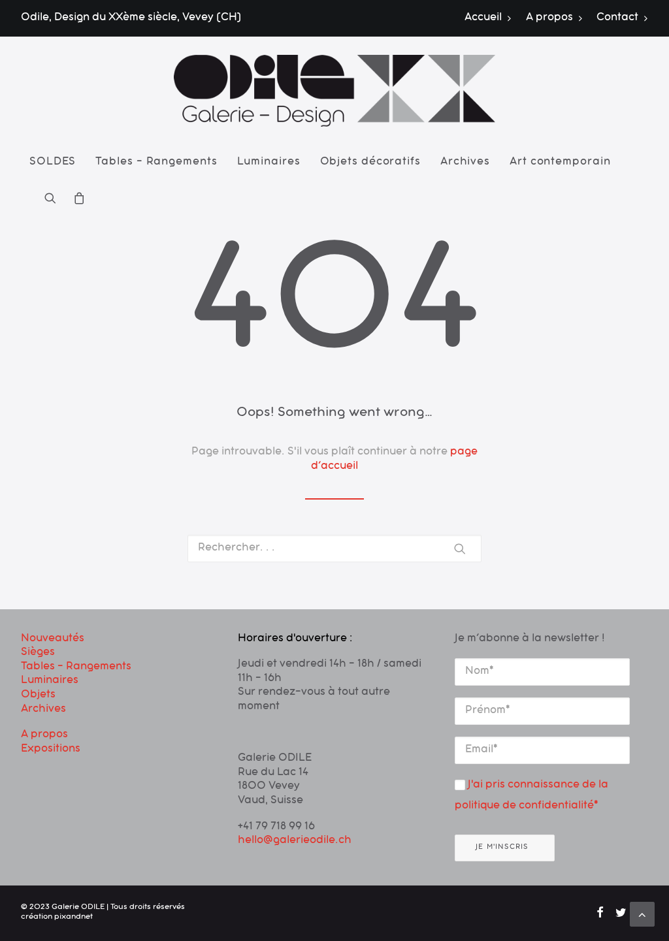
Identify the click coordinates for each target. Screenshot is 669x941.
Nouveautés (52, 639)
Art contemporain (560, 162)
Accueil (483, 18)
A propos (549, 18)
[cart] (75, 197)
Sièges (38, 653)
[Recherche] (334, 548)
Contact (617, 18)
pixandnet (73, 917)
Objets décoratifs (370, 162)
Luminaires (269, 162)
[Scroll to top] (642, 914)
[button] (54, 197)
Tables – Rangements (156, 162)
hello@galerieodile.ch (294, 841)
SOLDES (52, 162)
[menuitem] (491, 18)
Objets (38, 695)
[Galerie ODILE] (335, 91)
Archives (465, 162)
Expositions (50, 749)
